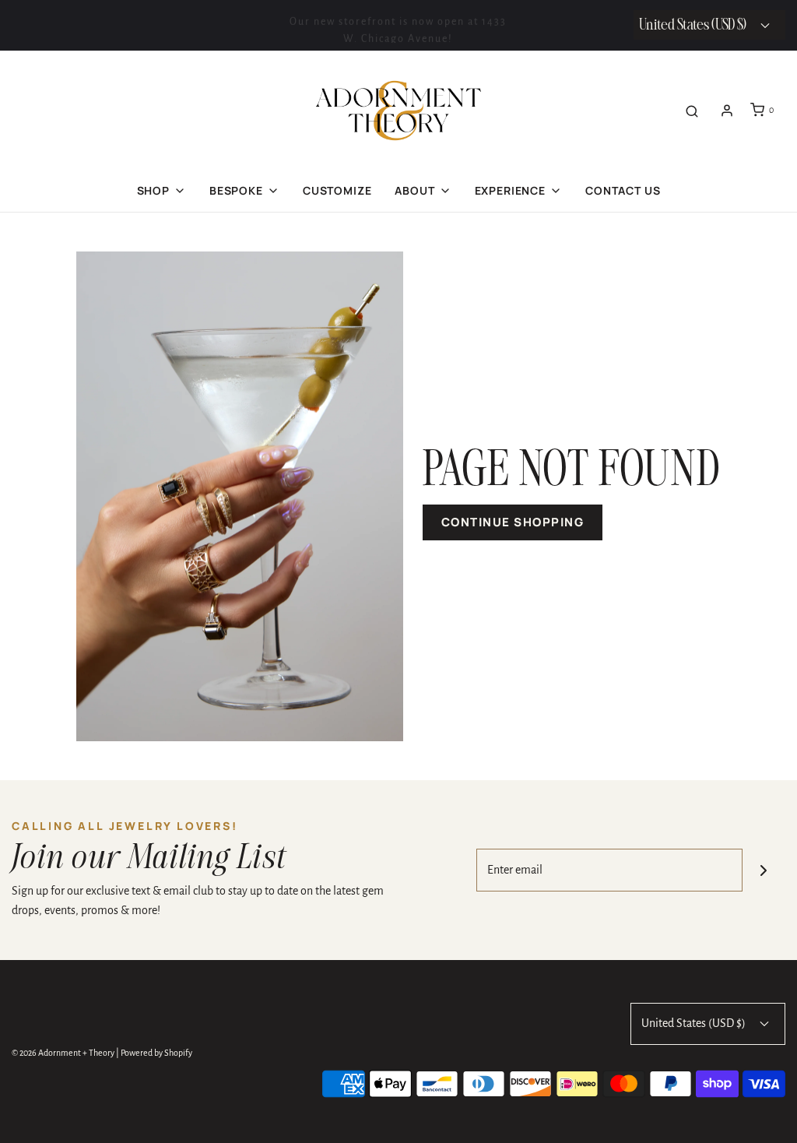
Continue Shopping (513, 522)
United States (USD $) (694, 1023)
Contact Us (622, 190)
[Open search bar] (692, 110)
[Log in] (727, 111)
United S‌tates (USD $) (694, 25)
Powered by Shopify (156, 1052)
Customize (337, 190)
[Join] (764, 870)
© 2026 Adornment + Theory (63, 1052)
